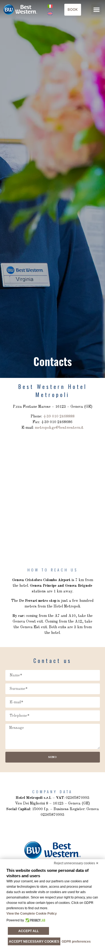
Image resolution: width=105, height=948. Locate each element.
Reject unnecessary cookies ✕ (76, 863)
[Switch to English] (50, 13)
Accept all (28, 931)
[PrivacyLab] (34, 920)
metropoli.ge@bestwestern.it (59, 428)
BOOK (73, 9)
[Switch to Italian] (50, 5)
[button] (96, 9)
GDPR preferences (76, 941)
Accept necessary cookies (34, 941)
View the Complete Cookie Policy (31, 913)
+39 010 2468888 (59, 416)
